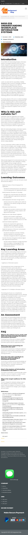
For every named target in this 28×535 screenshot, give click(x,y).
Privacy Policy (5, 488)
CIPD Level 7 (4, 503)
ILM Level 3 (4, 436)
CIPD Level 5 (4, 501)
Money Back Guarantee (6, 492)
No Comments (7, 42)
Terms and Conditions (6, 490)
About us (4, 486)
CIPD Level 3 (4, 499)
